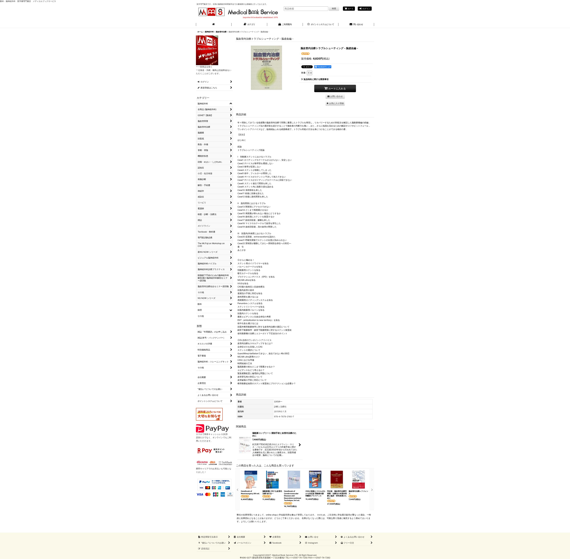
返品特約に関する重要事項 (316, 79)
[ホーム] (214, 24)
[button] (335, 103)
